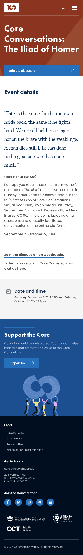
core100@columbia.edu (19, 468)
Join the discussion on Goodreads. (34, 254)
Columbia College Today (19, 529)
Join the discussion (23, 71)
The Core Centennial (11, 7)
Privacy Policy (15, 433)
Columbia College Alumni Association (63, 518)
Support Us (17, 363)
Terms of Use (15, 444)
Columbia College (26, 518)
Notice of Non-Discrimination (25, 450)
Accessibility (14, 438)
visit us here (14, 268)
